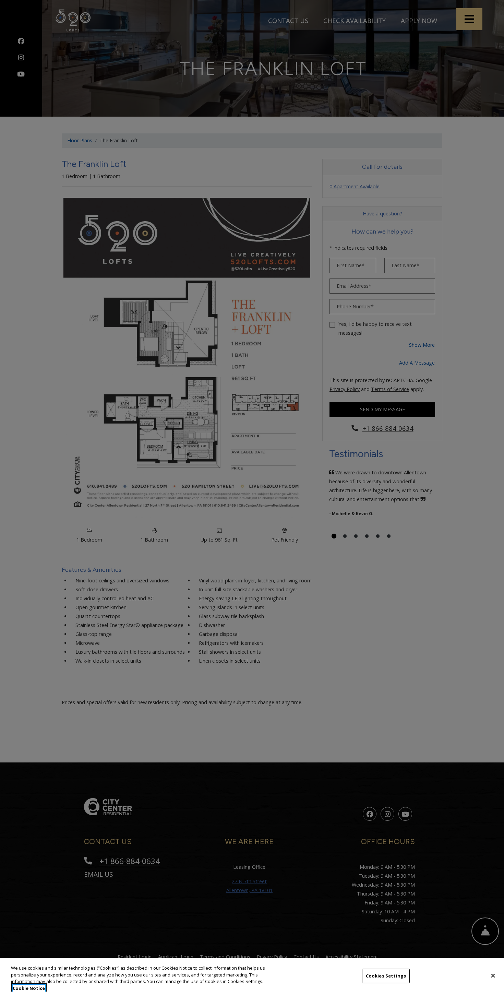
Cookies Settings (386, 976)
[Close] (493, 975)
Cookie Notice (29, 988)
